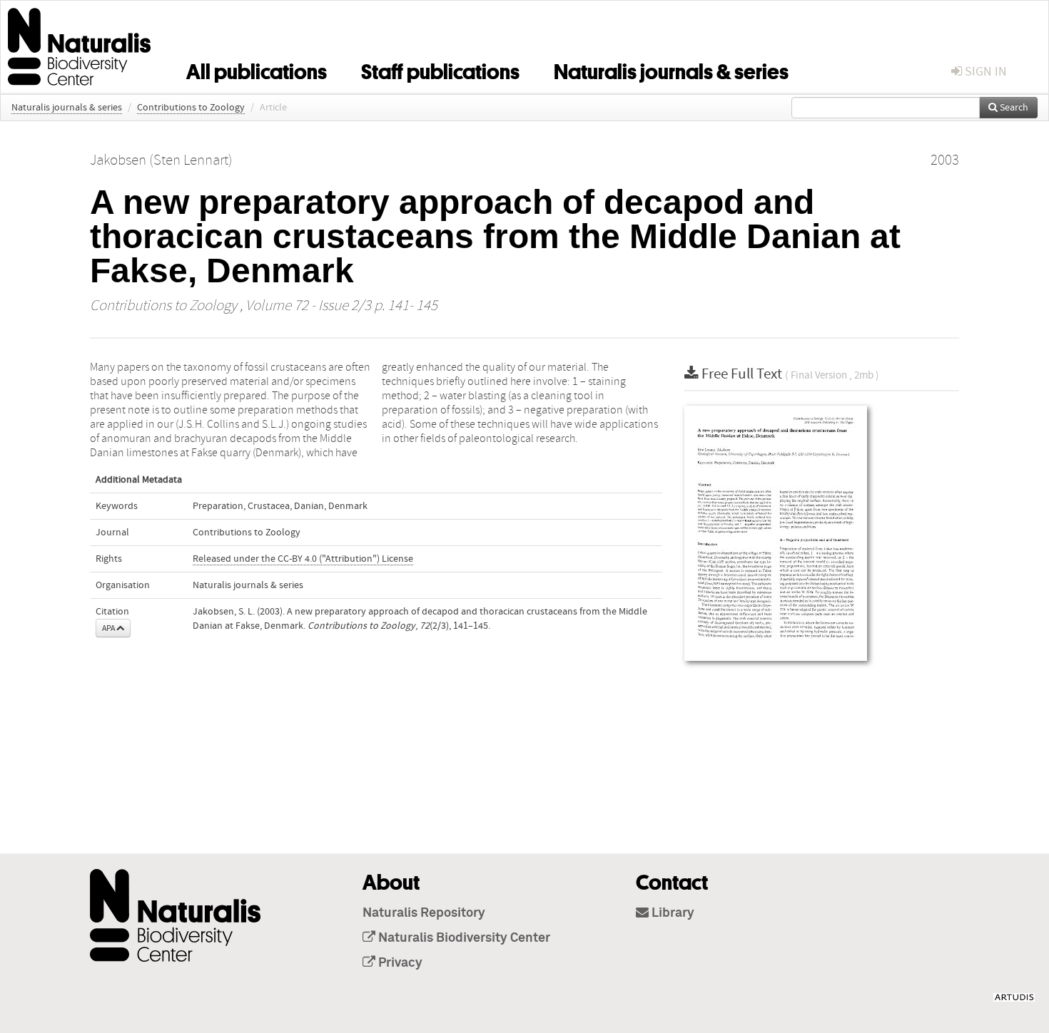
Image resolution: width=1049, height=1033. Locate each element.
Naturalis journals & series (671, 69)
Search (1013, 107)
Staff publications (440, 69)
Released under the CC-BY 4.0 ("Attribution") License (303, 559)
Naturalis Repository (424, 913)
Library (671, 913)
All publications (256, 69)
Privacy (398, 963)
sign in (984, 71)
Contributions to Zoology (191, 107)
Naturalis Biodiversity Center (462, 938)
